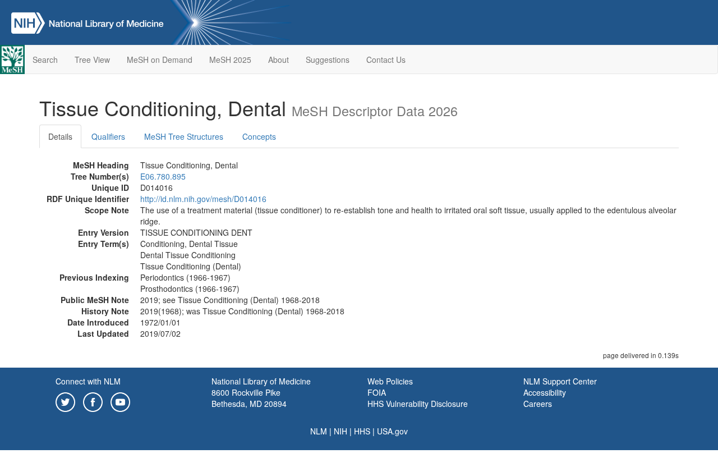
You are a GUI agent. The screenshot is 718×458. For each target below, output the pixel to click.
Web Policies (390, 381)
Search (45, 59)
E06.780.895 (163, 176)
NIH (340, 431)
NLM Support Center (560, 381)
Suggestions (327, 59)
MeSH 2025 (230, 59)
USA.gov (392, 431)
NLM (318, 431)
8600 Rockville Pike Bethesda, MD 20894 (249, 398)
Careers (537, 403)
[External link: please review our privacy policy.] (65, 400)
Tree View (92, 59)
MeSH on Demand (159, 59)
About (278, 59)
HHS (362, 431)
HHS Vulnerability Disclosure (417, 403)
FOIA (376, 392)
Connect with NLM (88, 381)
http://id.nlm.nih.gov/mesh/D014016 (203, 198)
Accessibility (544, 392)
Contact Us (386, 59)
